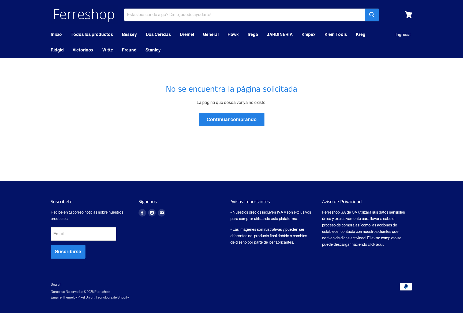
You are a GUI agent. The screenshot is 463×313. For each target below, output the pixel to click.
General (211, 34)
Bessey (129, 34)
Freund (129, 50)
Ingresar (403, 34)
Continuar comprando (232, 119)
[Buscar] (372, 15)
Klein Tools (335, 34)
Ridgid (57, 50)
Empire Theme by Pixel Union (72, 297)
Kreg (360, 34)
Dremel (187, 34)
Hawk (233, 34)
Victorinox (83, 50)
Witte (107, 50)
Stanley (153, 50)
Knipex (308, 34)
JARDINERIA (280, 34)
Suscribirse (68, 251)
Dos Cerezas (158, 34)
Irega (253, 34)
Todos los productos (92, 34)
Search (56, 284)
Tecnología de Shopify (112, 297)
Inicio (56, 34)
